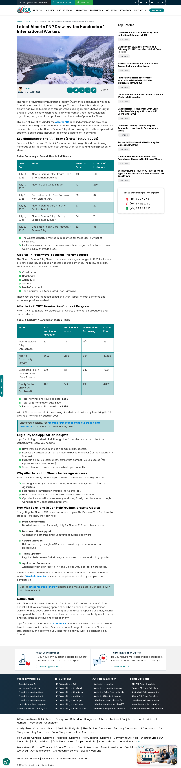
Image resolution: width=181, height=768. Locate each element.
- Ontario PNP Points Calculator (144, 700)
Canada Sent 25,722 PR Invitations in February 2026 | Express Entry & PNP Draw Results (139, 49)
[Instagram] (158, 2)
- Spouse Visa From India (28, 688)
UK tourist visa (148, 737)
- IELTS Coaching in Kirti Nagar (68, 700)
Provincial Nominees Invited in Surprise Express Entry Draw (139, 143)
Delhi (41, 719)
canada (124, 39)
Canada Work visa (42, 747)
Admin (28, 88)
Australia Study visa (69, 728)
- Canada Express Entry (27, 684)
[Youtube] (152, 2)
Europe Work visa (65, 747)
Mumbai (21, 722)
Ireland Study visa (84, 732)
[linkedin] (147, 2)
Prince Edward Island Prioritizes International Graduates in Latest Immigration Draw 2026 (135, 80)
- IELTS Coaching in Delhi (66, 684)
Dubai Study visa (61, 732)
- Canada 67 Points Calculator (144, 688)
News (28, 21)
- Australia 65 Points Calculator (106, 696)
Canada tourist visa (42, 737)
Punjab (126, 719)
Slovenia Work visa (111, 747)
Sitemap (83, 758)
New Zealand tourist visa (97, 737)
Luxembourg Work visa (65, 750)
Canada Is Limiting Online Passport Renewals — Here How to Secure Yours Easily (138, 128)
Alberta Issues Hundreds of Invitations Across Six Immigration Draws (138, 64)
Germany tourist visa (126, 737)
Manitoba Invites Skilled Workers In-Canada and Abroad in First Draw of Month (140, 158)
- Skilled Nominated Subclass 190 (107, 700)
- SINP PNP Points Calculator (143, 684)
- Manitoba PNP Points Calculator (145, 704)
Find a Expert (120, 666)
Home (20, 21)
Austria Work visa (40, 750)
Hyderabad (35, 722)
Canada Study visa (44, 728)
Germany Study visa (125, 728)
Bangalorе (90, 719)
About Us (38, 10)
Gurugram (62, 719)
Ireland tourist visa (130, 741)
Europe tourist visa (86, 741)
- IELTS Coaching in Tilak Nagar (69, 692)
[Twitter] (141, 2)
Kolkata (103, 719)
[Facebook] (136, 2)
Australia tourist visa (68, 737)
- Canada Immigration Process (31, 700)
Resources (125, 10)
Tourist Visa (96, 10)
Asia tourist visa (108, 741)
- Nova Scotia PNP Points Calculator (146, 708)
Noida (49, 719)
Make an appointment (49, 666)
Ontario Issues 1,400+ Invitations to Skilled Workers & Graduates (140, 96)
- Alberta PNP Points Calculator (144, 696)
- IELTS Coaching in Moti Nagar (69, 696)
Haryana (137, 719)
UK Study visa (147, 728)
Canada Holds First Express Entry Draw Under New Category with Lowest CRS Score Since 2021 (138, 111)
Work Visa (111, 10)
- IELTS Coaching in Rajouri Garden (70, 708)
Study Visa (81, 10)
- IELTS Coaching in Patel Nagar (69, 704)
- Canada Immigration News (30, 692)
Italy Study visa (40, 732)
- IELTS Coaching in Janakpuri (68, 688)
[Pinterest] (163, 2)
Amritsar (114, 719)
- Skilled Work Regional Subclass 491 (108, 708)
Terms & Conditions (28, 758)
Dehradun (76, 719)
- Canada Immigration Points (30, 696)
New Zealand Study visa (97, 728)
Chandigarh (51, 722)
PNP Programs (64, 10)
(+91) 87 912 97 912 (140, 203)
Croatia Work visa (88, 747)
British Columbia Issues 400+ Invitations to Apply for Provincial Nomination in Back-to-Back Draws (141, 173)
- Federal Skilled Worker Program (32, 708)
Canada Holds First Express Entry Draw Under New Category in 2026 (138, 33)
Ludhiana (150, 719)
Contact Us (140, 10)
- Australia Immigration (103, 684)
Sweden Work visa (91, 750)
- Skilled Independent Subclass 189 (108, 704)
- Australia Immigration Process (107, 688)
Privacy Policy (50, 758)
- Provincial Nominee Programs (31, 704)
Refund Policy (68, 758)
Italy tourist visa (41, 741)
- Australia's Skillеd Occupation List (108, 692)
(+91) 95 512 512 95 (140, 198)
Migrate (50, 10)
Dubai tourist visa (63, 741)
